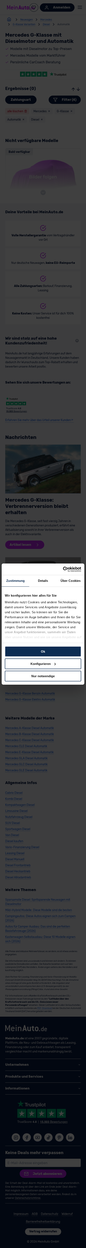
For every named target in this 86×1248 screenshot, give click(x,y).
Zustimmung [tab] (15, 580)
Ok (43, 651)
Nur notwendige (43, 676)
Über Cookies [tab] (71, 580)
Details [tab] (43, 580)
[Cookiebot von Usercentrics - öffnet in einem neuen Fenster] (63, 569)
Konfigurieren (40, 664)
